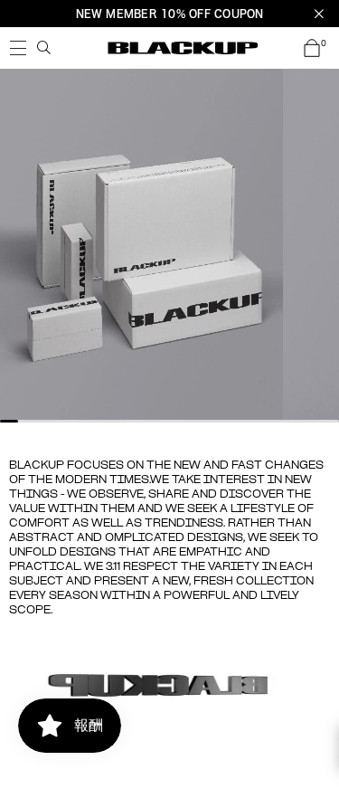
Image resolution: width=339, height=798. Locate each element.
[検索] (44, 48)
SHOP (18, 48)
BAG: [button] (323, 44)
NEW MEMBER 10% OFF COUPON (170, 13)
